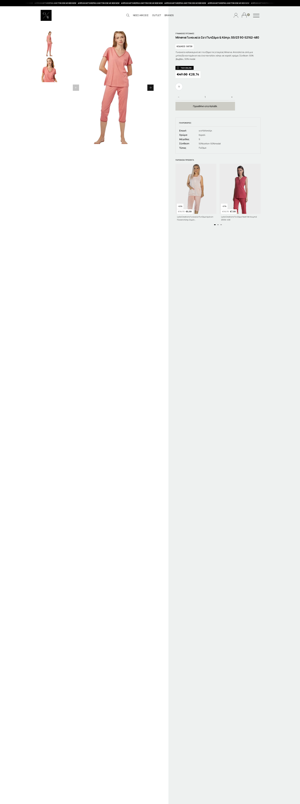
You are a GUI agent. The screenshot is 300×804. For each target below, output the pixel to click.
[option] (178, 86)
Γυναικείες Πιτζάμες (184, 33)
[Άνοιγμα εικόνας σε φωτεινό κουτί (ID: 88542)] (113, 87)
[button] (76, 88)
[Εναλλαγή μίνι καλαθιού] (244, 15)
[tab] (215, 224)
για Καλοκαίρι (205, 130)
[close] (256, 15)
